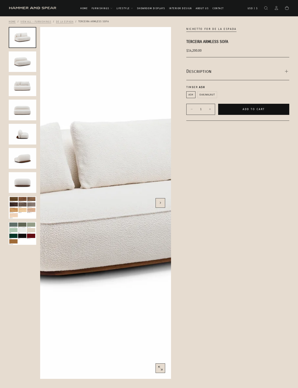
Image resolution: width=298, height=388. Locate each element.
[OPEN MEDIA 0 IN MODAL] (160, 368)
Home (84, 8)
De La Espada (65, 21)
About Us (202, 8)
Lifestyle (123, 8)
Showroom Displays (151, 8)
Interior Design (180, 8)
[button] (253, 8)
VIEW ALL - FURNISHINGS (36, 21)
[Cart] (286, 8)
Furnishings (100, 8)
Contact (218, 8)
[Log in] (276, 8)
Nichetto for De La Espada (211, 29)
